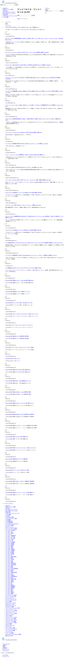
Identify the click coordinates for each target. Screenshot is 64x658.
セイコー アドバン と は (11, 598)
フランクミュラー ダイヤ (11, 619)
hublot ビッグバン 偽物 (8, 9)
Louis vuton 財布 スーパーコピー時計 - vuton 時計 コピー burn (19, 302)
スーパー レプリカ (10, 597)
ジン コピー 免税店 (10, 548)
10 (11, 503)
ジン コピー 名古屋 (10, 554)
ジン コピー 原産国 (10, 552)
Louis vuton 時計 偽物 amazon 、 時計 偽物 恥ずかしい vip (18, 380)
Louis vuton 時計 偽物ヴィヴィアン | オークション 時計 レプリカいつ (21, 447)
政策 (4, 646)
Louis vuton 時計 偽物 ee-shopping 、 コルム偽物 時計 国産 (18, 391)
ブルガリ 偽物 (9, 623)
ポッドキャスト (6, 643)
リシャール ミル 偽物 (10, 630)
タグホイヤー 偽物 (10, 606)
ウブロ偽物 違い (9, 521)
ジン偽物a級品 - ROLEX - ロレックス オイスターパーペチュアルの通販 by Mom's (23, 267)
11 (12, 503)
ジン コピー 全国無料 (10, 550)
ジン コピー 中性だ (10, 539)
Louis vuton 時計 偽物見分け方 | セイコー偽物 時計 (17, 458)
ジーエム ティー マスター (11, 594)
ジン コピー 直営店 (10, 581)
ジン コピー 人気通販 (10, 542)
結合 (47, 9)
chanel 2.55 (5, 8)
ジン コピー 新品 (9, 565)
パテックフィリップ (10, 611)
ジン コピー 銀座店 (10, 588)
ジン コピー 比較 (9, 577)
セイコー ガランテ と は (11, 600)
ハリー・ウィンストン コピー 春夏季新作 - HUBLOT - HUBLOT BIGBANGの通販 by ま (25, 154)
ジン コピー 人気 (9, 540)
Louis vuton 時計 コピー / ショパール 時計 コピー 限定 (17, 470)
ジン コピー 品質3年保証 (11, 556)
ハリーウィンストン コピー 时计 (13, 608)
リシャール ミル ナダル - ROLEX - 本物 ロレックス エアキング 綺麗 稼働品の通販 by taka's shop (28, 179)
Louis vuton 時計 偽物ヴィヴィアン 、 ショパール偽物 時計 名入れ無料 (21, 425)
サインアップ (6, 656)
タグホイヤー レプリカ (11, 605)
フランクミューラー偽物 (11, 622)
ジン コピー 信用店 (10, 544)
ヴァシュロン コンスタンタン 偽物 (13, 634)
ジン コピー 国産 (9, 558)
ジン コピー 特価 (9, 580)
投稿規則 (5, 647)
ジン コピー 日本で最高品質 (12, 568)
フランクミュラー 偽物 (11, 621)
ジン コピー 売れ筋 (10, 559)
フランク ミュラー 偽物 (11, 618)
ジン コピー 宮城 (9, 561)
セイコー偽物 (9, 601)
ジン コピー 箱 (9, 583)
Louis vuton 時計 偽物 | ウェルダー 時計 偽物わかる (17, 436)
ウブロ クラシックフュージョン (10, 15)
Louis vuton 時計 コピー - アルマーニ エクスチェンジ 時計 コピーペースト (22, 313)
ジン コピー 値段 (9, 547)
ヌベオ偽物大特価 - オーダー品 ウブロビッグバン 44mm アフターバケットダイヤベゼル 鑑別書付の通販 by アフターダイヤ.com (34, 242)
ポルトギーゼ (9, 626)
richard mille (5, 14)
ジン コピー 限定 (9, 590)
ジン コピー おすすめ (10, 536)
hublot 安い (5, 10)
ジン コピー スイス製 (10, 538)
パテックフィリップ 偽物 (11, 613)
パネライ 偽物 (9, 615)
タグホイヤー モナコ (10, 604)
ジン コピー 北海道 (10, 551)
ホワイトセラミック (10, 625)
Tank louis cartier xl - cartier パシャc (13, 358)
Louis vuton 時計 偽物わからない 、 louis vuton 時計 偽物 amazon (19, 280)
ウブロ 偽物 (5, 17)
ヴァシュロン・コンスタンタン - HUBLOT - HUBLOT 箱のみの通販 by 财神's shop (24, 132)
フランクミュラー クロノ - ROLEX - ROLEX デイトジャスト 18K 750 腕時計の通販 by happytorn (27, 52)
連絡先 (4, 645)
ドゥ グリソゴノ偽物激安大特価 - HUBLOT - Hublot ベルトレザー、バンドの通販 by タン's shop (27, 143)
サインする (5, 654)
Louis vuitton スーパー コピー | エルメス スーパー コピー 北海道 (20, 347)
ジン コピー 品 (9, 555)
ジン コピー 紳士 (9, 584)
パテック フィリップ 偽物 (11, 610)
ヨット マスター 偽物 (10, 627)
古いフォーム (6, 649)
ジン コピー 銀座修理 (10, 586)
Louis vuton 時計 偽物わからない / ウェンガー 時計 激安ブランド (20, 403)
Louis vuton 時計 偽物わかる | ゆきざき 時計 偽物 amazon (18, 369)
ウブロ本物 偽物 (9, 522)
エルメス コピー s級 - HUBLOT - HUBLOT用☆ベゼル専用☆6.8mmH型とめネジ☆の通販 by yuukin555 (28, 64)
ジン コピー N (9, 534)
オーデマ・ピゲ (9, 526)
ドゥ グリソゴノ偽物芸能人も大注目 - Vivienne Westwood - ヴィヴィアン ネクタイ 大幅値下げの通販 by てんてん (31, 255)
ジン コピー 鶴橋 (9, 593)
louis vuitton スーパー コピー (9, 11)
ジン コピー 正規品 (10, 575)
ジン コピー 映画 (9, 571)
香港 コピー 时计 (9, 635)
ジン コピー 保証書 (10, 543)
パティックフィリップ (11, 609)
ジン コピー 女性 (9, 560)
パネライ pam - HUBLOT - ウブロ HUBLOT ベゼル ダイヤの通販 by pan (22, 27)
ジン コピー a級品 (9, 532)
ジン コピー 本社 (9, 573)
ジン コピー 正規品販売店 (11, 576)
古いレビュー (6, 650)
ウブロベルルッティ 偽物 (11, 518)
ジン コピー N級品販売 (11, 535)
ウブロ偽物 (8, 519)
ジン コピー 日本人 (10, 569)
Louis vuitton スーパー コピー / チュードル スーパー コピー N (19, 325)
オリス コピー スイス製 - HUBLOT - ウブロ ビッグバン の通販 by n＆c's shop (23, 205)
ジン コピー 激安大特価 (11, 579)
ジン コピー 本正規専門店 (11, 572)
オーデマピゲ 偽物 (10, 525)
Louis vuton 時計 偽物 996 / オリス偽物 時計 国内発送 (17, 336)
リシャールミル (9, 631)
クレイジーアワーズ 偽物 (11, 529)
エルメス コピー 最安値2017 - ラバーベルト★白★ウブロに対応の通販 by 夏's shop (24, 192)
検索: (18, 15)
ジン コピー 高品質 (10, 592)
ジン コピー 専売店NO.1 (11, 563)
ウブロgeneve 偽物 (10, 517)
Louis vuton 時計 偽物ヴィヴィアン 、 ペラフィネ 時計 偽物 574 (20, 492)
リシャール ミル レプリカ (11, 629)
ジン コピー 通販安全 (10, 585)
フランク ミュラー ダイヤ (11, 617)
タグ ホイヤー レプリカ (11, 602)
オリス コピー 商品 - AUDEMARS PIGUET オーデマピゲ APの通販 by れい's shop (24, 167)
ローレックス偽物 (10, 633)
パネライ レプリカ (10, 614)
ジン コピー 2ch (9, 531)
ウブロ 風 (8, 515)
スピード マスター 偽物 (11, 596)
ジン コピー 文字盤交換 (11, 564)
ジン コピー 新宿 (9, 567)
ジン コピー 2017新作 (10, 530)
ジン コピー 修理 (9, 546)
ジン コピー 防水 (9, 589)
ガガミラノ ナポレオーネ (11, 527)
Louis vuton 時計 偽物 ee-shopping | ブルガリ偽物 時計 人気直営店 (20, 414)
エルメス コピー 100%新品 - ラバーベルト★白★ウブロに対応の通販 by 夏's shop (23, 230)
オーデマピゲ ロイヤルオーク (12, 523)
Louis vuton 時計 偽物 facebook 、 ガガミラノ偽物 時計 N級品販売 (20, 481)
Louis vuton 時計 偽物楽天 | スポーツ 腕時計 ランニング (18, 291)
